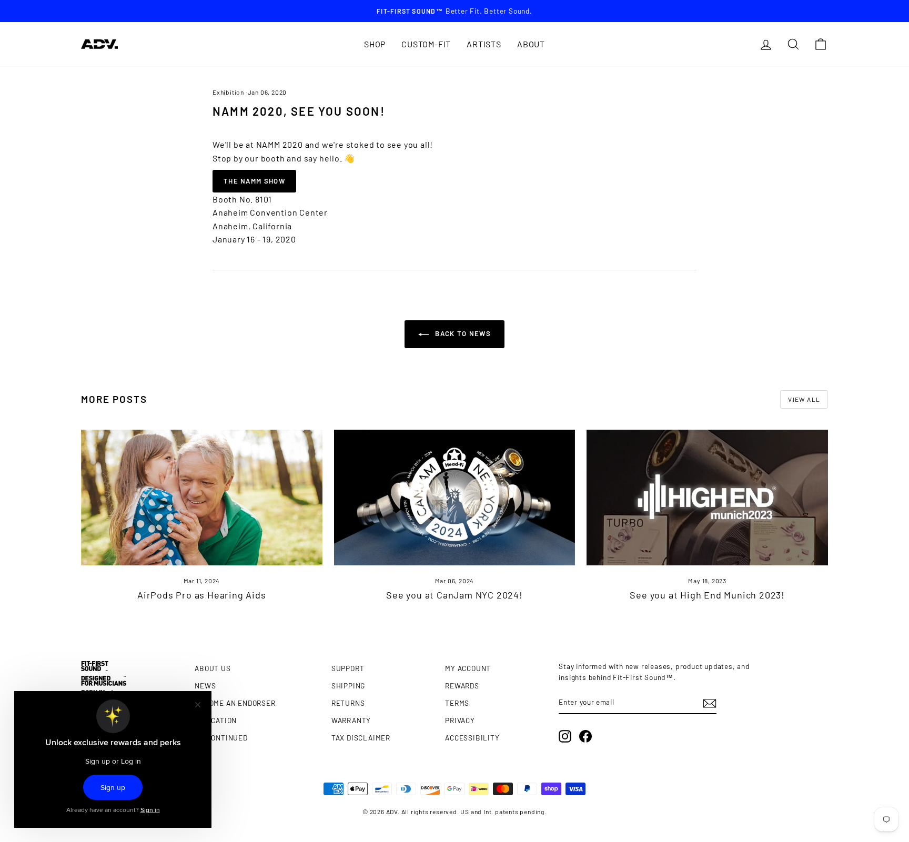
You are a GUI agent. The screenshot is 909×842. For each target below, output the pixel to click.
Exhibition (228, 92)
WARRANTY (351, 720)
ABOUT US (212, 668)
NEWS (205, 685)
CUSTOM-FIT (426, 44)
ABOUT (531, 44)
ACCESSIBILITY (472, 737)
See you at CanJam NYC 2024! (454, 595)
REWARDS (462, 685)
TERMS (457, 702)
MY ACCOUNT (468, 668)
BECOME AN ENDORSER (235, 702)
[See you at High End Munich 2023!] (707, 497)
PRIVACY (460, 720)
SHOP (375, 44)
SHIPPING (348, 685)
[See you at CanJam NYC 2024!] (454, 497)
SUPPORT (348, 668)
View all (804, 399)
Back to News (462, 333)
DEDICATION (216, 720)
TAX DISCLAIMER (360, 737)
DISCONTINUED (221, 737)
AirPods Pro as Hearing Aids (201, 595)
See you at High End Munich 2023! (707, 595)
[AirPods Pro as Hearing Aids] (201, 497)
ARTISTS (484, 44)
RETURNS (348, 702)
